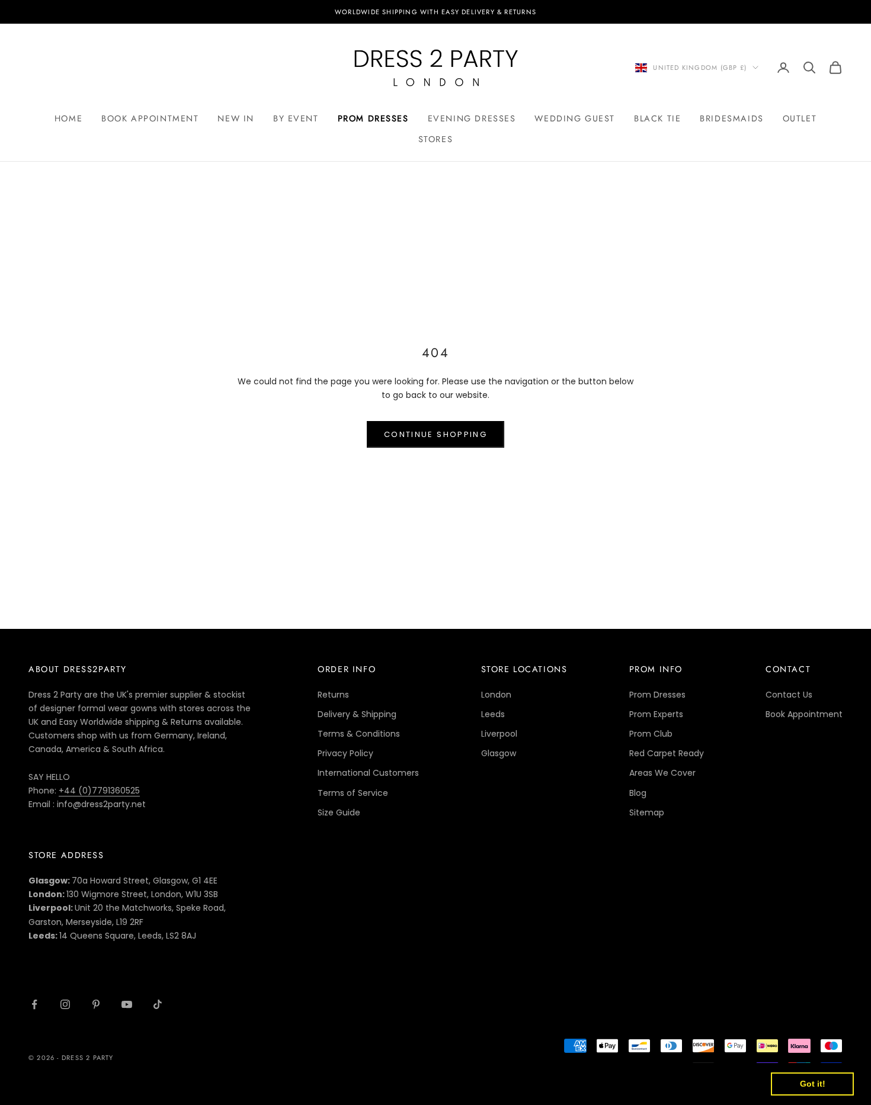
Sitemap (646, 812)
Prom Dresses (657, 695)
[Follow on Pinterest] (96, 1004)
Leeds (493, 714)
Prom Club (651, 734)
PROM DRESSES (373, 118)
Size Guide (339, 812)
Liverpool (499, 734)
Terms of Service (353, 793)
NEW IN (235, 118)
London (496, 695)
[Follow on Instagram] (65, 1004)
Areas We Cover (662, 773)
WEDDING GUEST (574, 118)
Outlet (800, 118)
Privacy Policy (345, 753)
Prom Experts (656, 714)
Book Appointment (804, 714)
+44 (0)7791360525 (99, 790)
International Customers (368, 773)
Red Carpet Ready (666, 753)
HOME (68, 118)
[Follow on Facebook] (34, 1004)
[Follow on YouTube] (127, 1004)
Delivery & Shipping (357, 714)
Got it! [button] (812, 1083)
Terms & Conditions (359, 734)
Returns (333, 695)
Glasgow (498, 753)
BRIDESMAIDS (731, 118)
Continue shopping (435, 434)
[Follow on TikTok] (158, 1004)
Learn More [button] (382, 1083)
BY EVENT (296, 118)
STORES (435, 139)
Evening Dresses (472, 118)
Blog (637, 793)
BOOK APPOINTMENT (149, 118)
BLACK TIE (657, 118)
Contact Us (789, 695)
